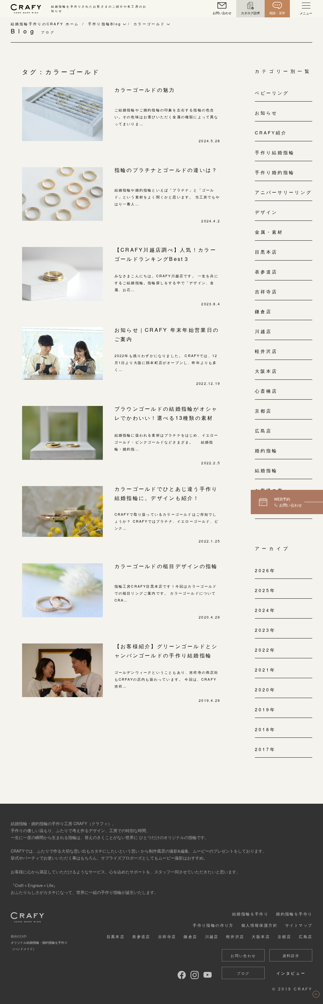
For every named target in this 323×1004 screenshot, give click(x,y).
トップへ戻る (316, 994)
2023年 (265, 630)
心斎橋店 (266, 391)
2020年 (265, 689)
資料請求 (291, 955)
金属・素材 (269, 232)
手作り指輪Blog (104, 23)
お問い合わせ (243, 955)
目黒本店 (266, 252)
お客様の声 (269, 490)
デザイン (266, 212)
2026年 (265, 570)
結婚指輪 (266, 470)
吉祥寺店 (266, 291)
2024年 (265, 610)
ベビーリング (272, 93)
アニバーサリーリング (283, 192)
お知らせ (266, 112)
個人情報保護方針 (259, 925)
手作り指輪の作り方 (213, 925)
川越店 (263, 331)
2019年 (265, 709)
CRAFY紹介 (271, 132)
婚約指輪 (266, 450)
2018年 (265, 729)
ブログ (243, 973)
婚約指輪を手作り (294, 913)
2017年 (265, 749)
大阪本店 (266, 371)
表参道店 (266, 271)
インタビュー (291, 973)
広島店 (263, 430)
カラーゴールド (149, 23)
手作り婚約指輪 (275, 172)
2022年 (265, 650)
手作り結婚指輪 (275, 152)
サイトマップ (298, 925)
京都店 (263, 411)
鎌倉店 (263, 311)
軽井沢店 (266, 351)
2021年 (265, 669)
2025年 (265, 590)
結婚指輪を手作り (250, 913)
